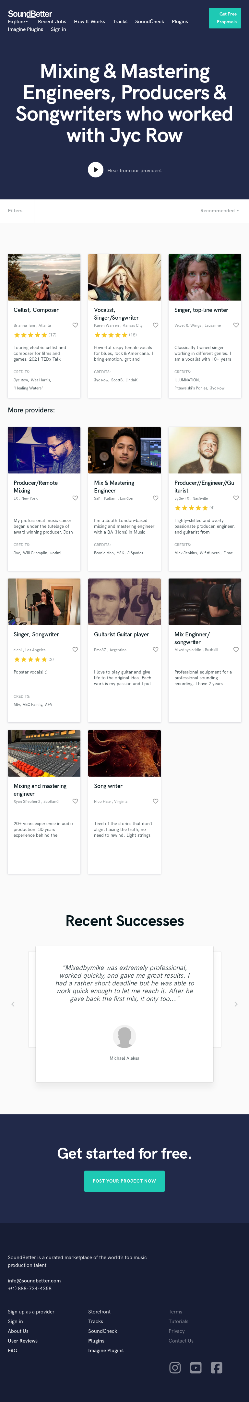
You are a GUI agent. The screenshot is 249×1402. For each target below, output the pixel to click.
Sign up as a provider (31, 1312)
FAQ (13, 1351)
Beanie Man (104, 553)
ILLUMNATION (186, 380)
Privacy (177, 1331)
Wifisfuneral (210, 553)
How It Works (89, 22)
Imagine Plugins (25, 30)
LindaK (131, 380)
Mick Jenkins (185, 553)
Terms (175, 1312)
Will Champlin (35, 553)
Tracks (120, 22)
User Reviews (23, 1341)
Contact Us (181, 1341)
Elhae (228, 553)
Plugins (180, 22)
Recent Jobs (52, 22)
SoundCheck (149, 22)
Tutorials (178, 1322)
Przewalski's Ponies (190, 388)
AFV (49, 704)
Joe (17, 553)
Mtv (17, 704)
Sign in (58, 30)
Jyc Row (21, 380)
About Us (18, 1331)
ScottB (117, 380)
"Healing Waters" (28, 388)
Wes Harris (40, 380)
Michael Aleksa (124, 1058)
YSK (120, 553)
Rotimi (55, 553)
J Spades (135, 553)
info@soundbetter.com (34, 1281)
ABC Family (32, 704)
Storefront (99, 1312)
